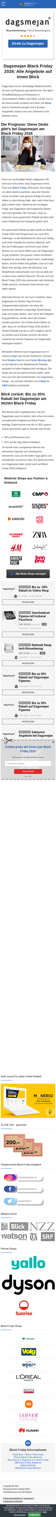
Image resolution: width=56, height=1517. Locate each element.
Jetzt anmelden (28, 771)
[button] (28, 749)
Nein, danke (28, 776)
